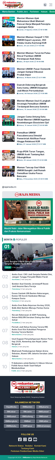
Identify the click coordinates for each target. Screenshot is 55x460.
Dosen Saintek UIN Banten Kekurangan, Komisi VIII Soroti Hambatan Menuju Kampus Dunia (30, 296)
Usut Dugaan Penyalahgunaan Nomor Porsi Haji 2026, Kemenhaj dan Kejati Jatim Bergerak (32, 341)
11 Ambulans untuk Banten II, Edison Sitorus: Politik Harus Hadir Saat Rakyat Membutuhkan (32, 365)
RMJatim (27, 411)
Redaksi (29, 446)
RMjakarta (43, 407)
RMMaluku (11, 426)
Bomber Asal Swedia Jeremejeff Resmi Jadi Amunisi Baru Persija (30, 285)
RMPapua (27, 426)
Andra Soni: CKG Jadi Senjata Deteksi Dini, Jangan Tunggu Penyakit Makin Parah (32, 275)
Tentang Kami (27, 448)
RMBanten (27, 407)
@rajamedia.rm (9, 187)
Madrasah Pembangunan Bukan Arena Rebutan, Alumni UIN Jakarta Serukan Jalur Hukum (32, 353)
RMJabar (11, 411)
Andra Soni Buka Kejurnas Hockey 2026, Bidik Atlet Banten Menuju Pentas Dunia (31, 306)
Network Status (16, 446)
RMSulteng (27, 416)
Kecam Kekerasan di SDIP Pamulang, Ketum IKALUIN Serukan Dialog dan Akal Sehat (31, 317)
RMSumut (11, 416)
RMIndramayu (43, 426)
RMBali (27, 421)
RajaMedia (11, 407)
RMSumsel (44, 411)
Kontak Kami (40, 446)
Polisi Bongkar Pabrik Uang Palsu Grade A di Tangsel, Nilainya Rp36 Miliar (25, 262)
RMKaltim (43, 421)
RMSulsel (43, 416)
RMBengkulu (11, 421)
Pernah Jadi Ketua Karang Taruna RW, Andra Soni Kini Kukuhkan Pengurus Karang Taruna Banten (30, 329)
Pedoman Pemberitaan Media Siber (27, 451)
